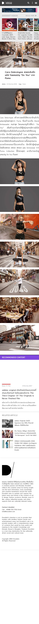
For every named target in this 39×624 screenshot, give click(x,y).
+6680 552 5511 (11, 509)
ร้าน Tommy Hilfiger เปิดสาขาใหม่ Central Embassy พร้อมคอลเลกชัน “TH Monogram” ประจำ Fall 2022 (25, 433)
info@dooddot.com (8, 511)
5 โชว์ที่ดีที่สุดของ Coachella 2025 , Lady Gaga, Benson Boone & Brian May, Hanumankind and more (9, 38)
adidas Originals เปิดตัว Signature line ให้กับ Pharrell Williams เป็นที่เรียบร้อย (23, 423)
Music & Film (6, 386)
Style (24, 84)
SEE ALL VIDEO (30, 16)
